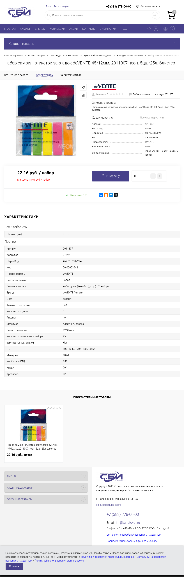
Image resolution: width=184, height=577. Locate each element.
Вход (48, 6)
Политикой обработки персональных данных (107, 556)
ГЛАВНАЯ (10, 28)
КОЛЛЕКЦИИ (57, 28)
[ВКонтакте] (101, 195)
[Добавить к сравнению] (83, 95)
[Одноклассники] (106, 195)
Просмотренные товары (92, 397)
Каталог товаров (21, 44)
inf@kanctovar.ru (128, 522)
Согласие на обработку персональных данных (134, 534)
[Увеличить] (46, 120)
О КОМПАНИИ (108, 28)
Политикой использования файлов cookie (59, 560)
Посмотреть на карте (108, 504)
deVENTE (149, 142)
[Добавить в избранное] (83, 87)
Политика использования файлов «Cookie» (132, 541)
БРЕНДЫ (40, 28)
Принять (14, 566)
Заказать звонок (150, 6)
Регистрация (61, 6)
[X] (116, 195)
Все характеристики (152, 117)
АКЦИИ (73, 28)
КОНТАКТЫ (88, 28)
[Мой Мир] (111, 195)
